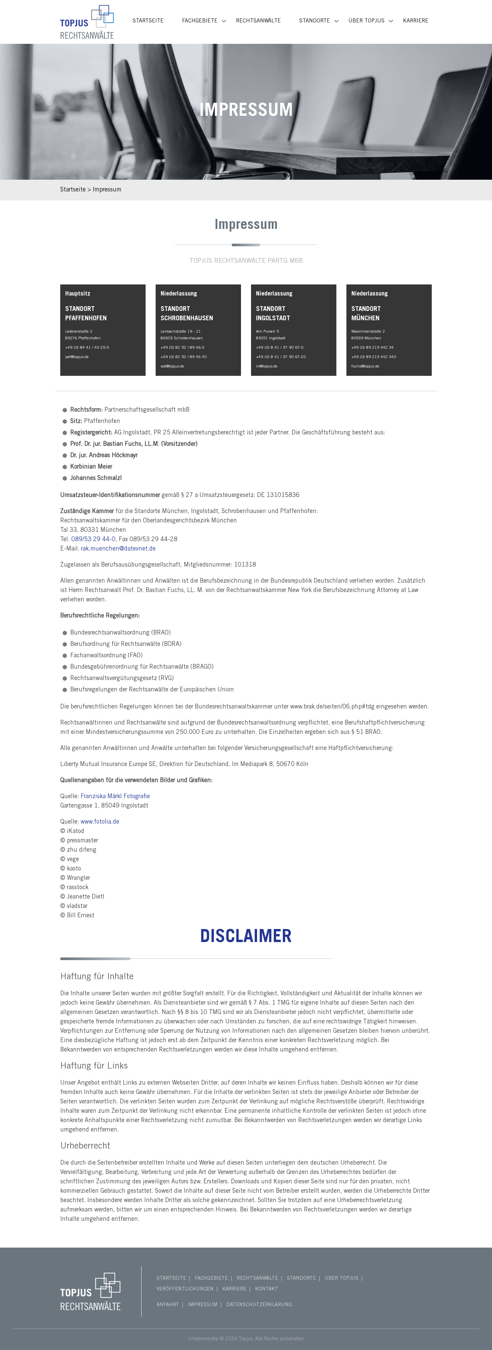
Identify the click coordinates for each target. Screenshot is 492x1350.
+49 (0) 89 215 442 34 (372, 348)
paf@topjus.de (77, 357)
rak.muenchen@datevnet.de (118, 549)
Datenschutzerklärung (259, 1304)
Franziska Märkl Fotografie (115, 797)
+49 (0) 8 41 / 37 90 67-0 (279, 348)
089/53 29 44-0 (93, 540)
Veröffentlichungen (185, 1289)
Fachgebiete (200, 21)
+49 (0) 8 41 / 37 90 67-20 (281, 357)
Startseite (148, 21)
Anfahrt (168, 1304)
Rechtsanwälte (258, 21)
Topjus (246, 1339)
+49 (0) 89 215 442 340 (373, 357)
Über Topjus (366, 21)
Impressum (203, 1304)
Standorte (314, 21)
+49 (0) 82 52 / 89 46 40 (184, 357)
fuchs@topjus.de (365, 366)
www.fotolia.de (100, 822)
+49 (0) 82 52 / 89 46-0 (182, 348)
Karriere (415, 21)
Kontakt (266, 1289)
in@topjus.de (266, 366)
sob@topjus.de (172, 366)
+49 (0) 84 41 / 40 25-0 (87, 348)
